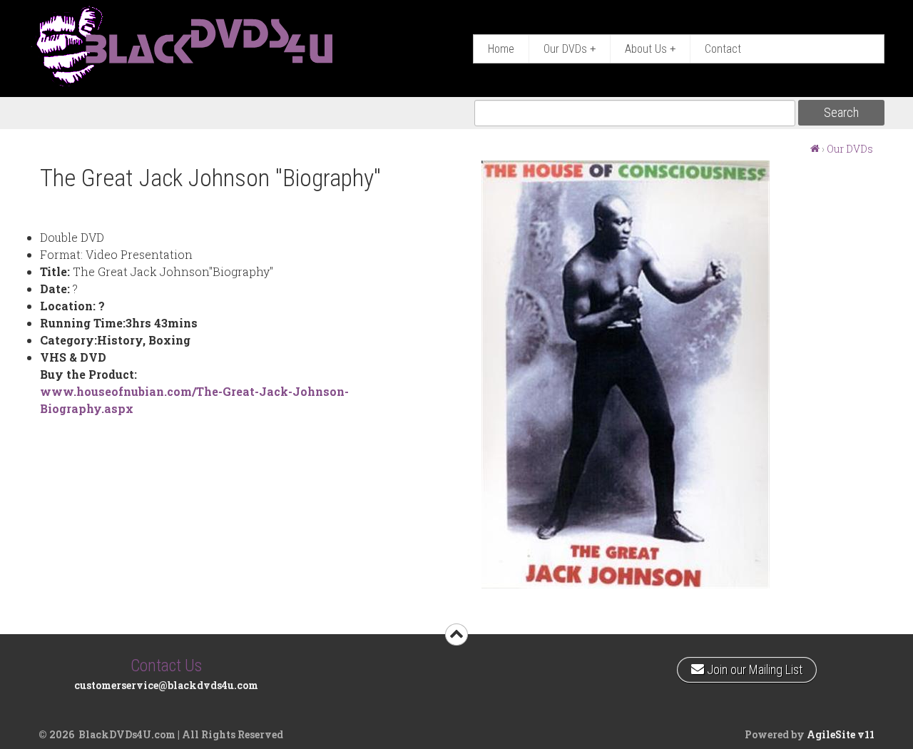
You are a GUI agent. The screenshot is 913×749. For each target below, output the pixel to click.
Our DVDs (570, 49)
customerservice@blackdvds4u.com (166, 685)
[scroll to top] (456, 634)
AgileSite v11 (840, 734)
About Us (650, 49)
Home (501, 49)
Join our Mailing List (752, 667)
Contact (723, 49)
